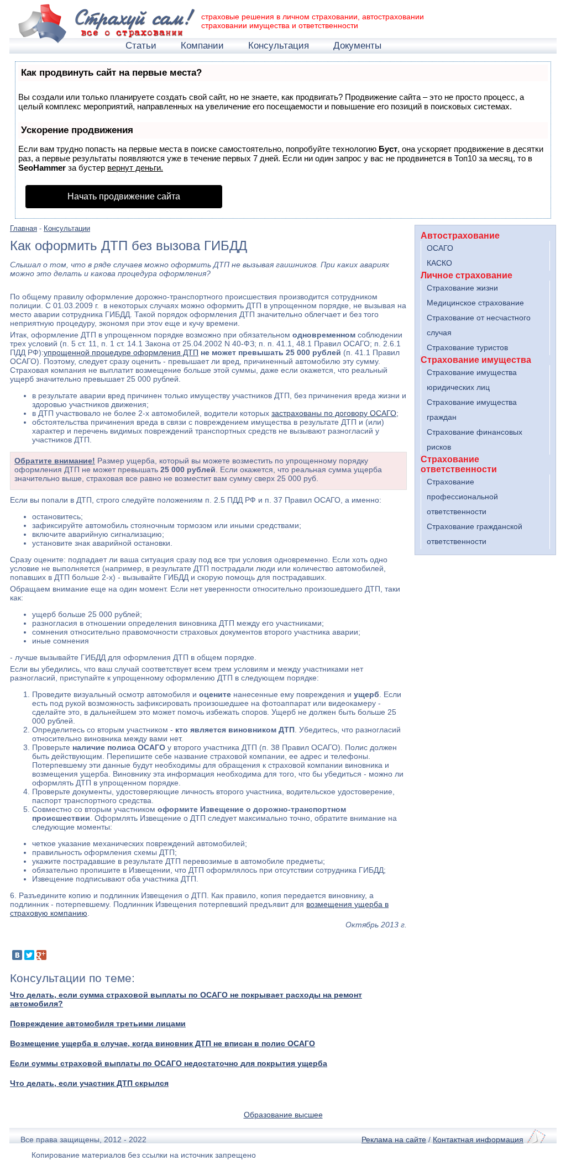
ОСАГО (440, 248)
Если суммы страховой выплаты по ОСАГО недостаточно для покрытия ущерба (168, 1063)
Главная (23, 229)
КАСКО (439, 262)
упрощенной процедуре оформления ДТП (121, 352)
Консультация (278, 45)
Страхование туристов (467, 347)
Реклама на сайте (393, 1139)
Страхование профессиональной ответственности (462, 496)
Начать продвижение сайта (123, 196)
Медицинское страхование (475, 302)
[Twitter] (29, 955)
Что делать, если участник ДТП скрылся (89, 1083)
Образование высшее (283, 1114)
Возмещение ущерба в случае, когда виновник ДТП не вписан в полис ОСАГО (162, 1043)
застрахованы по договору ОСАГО (333, 413)
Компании (202, 45)
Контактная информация (478, 1139)
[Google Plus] (41, 955)
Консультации (67, 229)
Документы (357, 45)
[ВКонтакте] (17, 955)
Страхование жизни (462, 287)
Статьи (140, 45)
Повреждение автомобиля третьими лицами (98, 1023)
